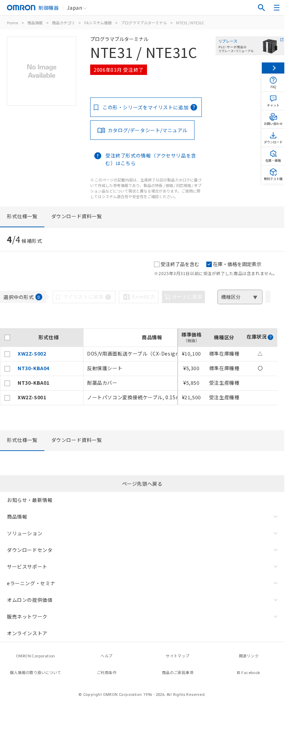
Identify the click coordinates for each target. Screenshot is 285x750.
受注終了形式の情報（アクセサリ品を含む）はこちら (150, 159)
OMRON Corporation (35, 655)
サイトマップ (177, 655)
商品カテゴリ (63, 22)
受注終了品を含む (180, 264)
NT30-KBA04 (34, 368)
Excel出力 (143, 296)
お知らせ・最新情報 (29, 499)
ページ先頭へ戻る (142, 483)
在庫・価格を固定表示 (237, 264)
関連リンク (249, 655)
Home (12, 22)
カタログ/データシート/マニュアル (148, 130)
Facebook (250, 672)
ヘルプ (106, 655)
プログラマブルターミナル (144, 22)
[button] (270, 337)
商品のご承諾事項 (177, 672)
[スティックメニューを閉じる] (273, 68)
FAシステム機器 (98, 22)
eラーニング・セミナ (31, 583)
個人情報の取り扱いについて (35, 672)
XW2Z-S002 (32, 353)
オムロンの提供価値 (29, 599)
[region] (138, 366)
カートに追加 (187, 296)
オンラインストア (27, 633)
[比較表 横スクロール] (138, 325)
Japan (74, 7)
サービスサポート (27, 566)
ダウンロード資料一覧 (76, 216)
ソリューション (24, 533)
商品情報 (35, 22)
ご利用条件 (106, 672)
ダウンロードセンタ (29, 549)
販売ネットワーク (27, 616)
